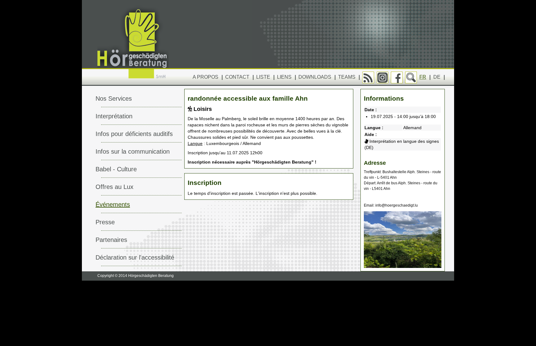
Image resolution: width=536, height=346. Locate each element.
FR (422, 77)
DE (436, 77)
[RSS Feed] (368, 77)
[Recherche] (411, 77)
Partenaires (111, 239)
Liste (263, 77)
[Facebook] (397, 77)
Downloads (314, 77)
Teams (346, 77)
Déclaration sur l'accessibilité (135, 257)
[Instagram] (382, 77)
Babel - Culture (116, 169)
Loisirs (202, 109)
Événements (113, 204)
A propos (205, 77)
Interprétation (114, 116)
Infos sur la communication (133, 151)
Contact (237, 77)
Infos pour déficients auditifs (134, 133)
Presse (105, 222)
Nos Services (114, 98)
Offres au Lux (114, 186)
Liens (284, 77)
